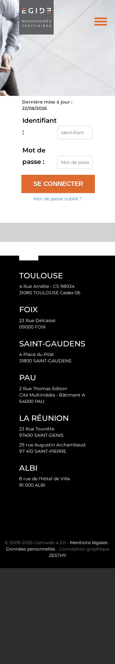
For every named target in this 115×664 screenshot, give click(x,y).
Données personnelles (30, 549)
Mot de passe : (33, 156)
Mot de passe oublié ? (58, 199)
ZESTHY (57, 555)
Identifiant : (39, 126)
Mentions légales (89, 542)
